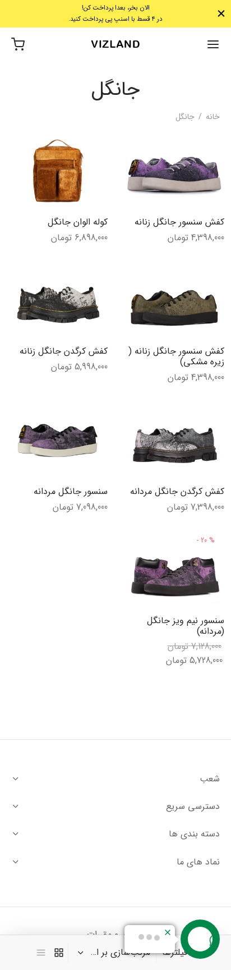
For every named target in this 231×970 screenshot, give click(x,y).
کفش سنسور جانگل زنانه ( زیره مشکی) (176, 356)
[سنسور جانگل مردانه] (57, 439)
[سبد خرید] (18, 44)
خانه (213, 117)
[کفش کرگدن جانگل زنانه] (57, 299)
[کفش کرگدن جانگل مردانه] (174, 439)
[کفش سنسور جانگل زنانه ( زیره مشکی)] (174, 299)
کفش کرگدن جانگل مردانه (177, 491)
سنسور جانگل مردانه (70, 491)
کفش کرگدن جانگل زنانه (63, 351)
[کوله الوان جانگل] (57, 170)
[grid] (59, 952)
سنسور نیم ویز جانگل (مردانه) (185, 625)
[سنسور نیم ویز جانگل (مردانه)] (174, 568)
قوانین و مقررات (115, 934)
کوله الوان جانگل (77, 222)
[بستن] (221, 14)
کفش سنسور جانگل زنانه (179, 222)
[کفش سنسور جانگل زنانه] (174, 170)
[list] (41, 952)
